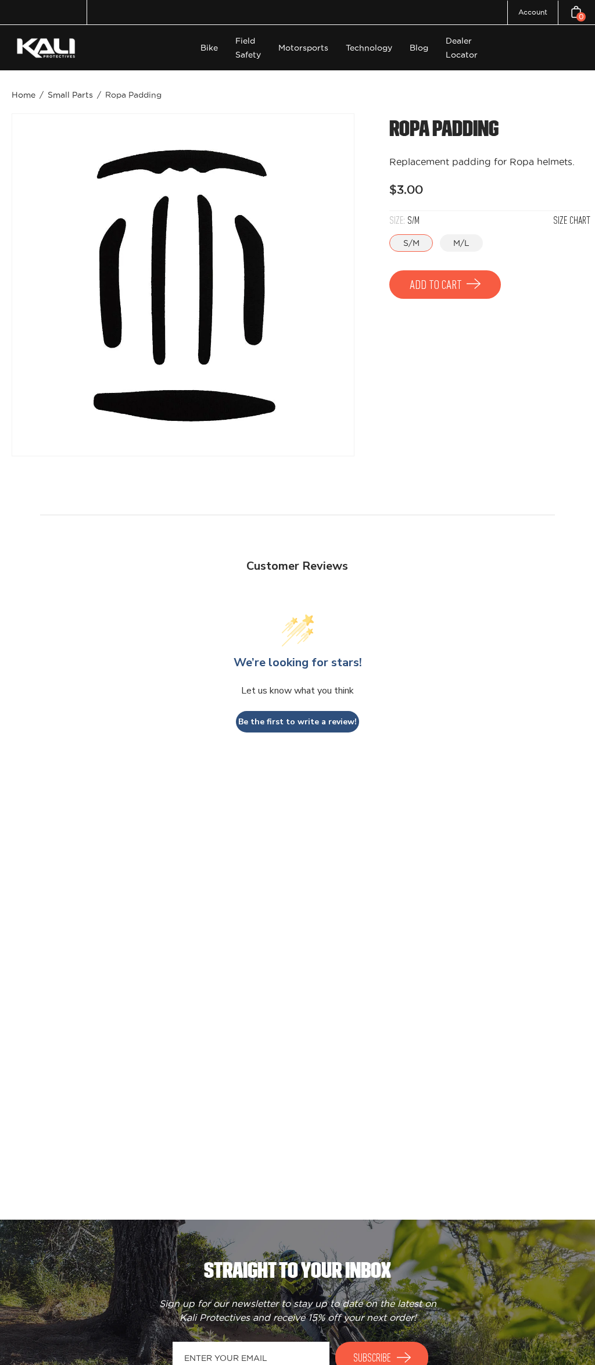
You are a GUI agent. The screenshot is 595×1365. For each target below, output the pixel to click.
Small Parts (70, 94)
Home (23, 94)
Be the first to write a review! (297, 721)
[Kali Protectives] (48, 48)
